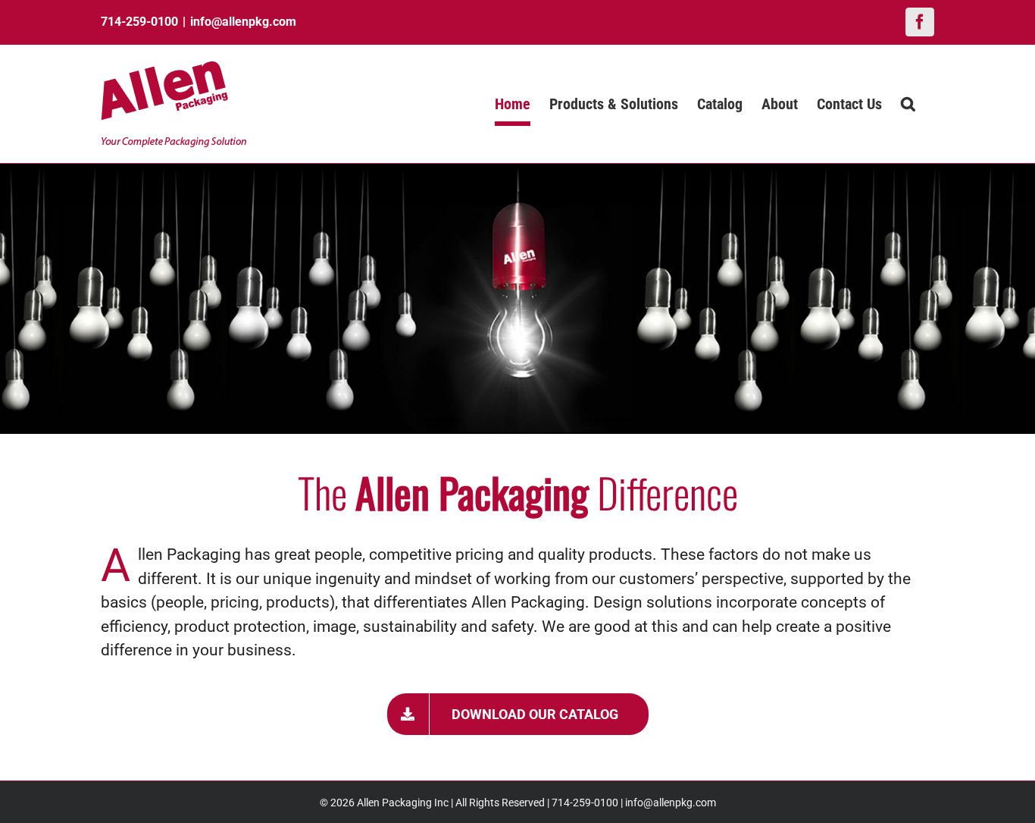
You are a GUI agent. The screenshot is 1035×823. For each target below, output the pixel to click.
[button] (908, 104)
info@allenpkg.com (243, 21)
